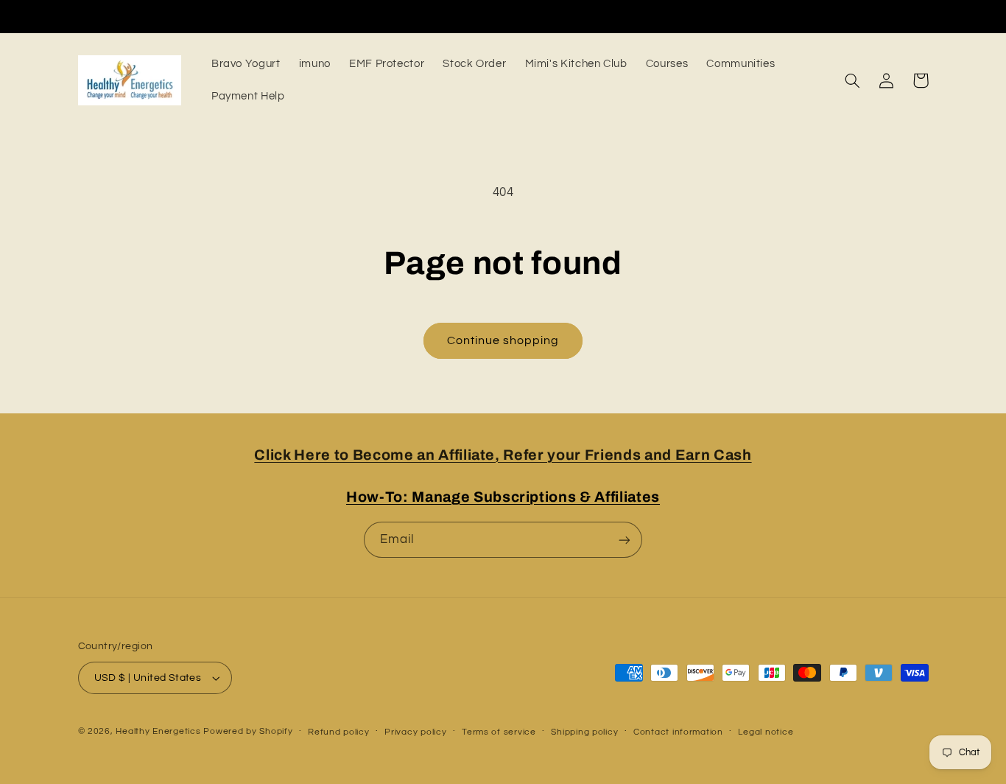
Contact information (678, 732)
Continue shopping (503, 340)
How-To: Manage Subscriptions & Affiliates (503, 497)
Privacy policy (415, 732)
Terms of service (499, 732)
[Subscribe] (624, 540)
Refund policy (339, 732)
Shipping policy (584, 732)
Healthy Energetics (158, 731)
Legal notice (765, 732)
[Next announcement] (755, 16)
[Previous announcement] (250, 16)
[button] (853, 80)
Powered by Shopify (247, 731)
